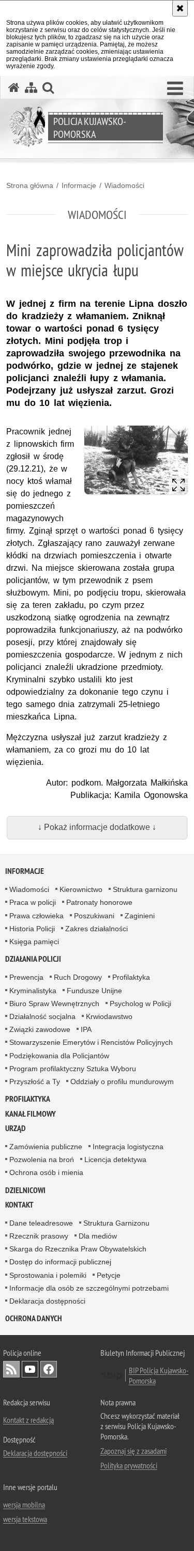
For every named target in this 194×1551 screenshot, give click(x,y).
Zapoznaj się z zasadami (133, 1451)
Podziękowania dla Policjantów (59, 1056)
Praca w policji (32, 902)
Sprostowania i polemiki (47, 1275)
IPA (86, 1029)
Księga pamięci (34, 941)
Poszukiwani (94, 916)
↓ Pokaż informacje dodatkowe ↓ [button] (97, 827)
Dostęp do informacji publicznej (60, 1262)
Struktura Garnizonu (116, 1223)
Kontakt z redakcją (28, 1420)
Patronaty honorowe (99, 902)
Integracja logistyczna (128, 1146)
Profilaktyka (131, 977)
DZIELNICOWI (25, 1190)
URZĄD (15, 1128)
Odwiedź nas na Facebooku (48, 1369)
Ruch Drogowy (78, 977)
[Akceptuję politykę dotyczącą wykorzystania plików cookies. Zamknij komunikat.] (180, 8)
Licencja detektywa (115, 1159)
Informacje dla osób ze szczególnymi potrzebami (89, 1288)
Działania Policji (33, 958)
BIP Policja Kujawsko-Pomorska (159, 1375)
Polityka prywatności (128, 1465)
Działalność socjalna (42, 1016)
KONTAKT (19, 1204)
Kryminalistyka (32, 990)
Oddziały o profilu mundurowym (122, 1081)
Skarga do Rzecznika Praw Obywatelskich (77, 1249)
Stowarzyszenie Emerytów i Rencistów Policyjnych (91, 1042)
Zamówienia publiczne (45, 1146)
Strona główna (29, 185)
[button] (175, 89)
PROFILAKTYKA (27, 1098)
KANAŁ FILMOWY (30, 1113)
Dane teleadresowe (41, 1223)
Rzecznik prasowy (38, 1236)
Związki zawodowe (39, 1029)
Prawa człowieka (36, 916)
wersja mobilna (24, 1504)
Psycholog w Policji (140, 1003)
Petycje (109, 1275)
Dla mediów (98, 1236)
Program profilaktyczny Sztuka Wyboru (72, 1068)
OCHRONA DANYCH (33, 1318)
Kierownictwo (80, 889)
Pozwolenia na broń (41, 1159)
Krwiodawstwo (109, 1016)
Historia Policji (32, 929)
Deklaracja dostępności (47, 1301)
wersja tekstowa (25, 1519)
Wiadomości (124, 185)
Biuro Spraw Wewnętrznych (54, 1003)
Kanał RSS (11, 1369)
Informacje (79, 185)
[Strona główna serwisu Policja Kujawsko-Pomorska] (14, 87)
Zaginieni (140, 916)
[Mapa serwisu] (31, 87)
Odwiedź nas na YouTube (30, 1369)
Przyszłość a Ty (34, 1081)
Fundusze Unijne (94, 990)
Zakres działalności (96, 929)
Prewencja (26, 977)
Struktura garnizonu (145, 889)
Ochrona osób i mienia (46, 1172)
